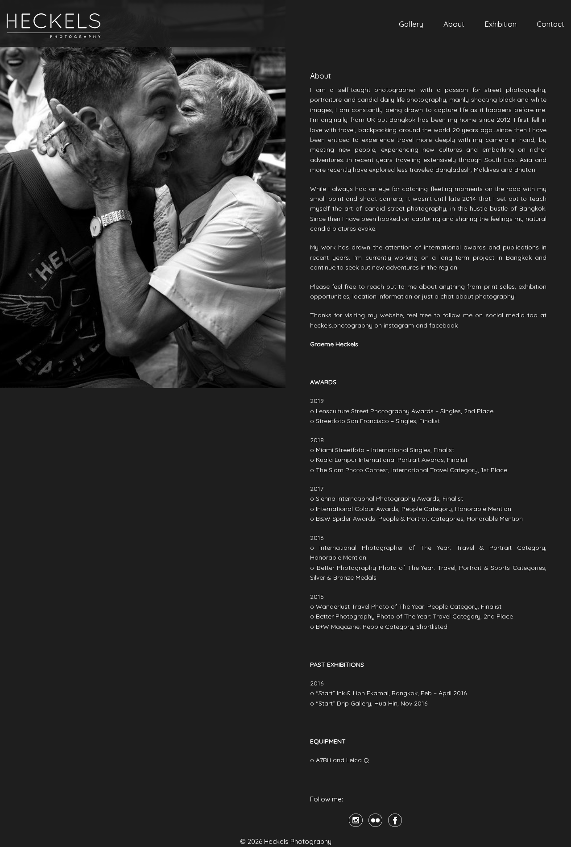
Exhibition (500, 24)
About (453, 24)
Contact (550, 24)
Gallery (411, 24)
